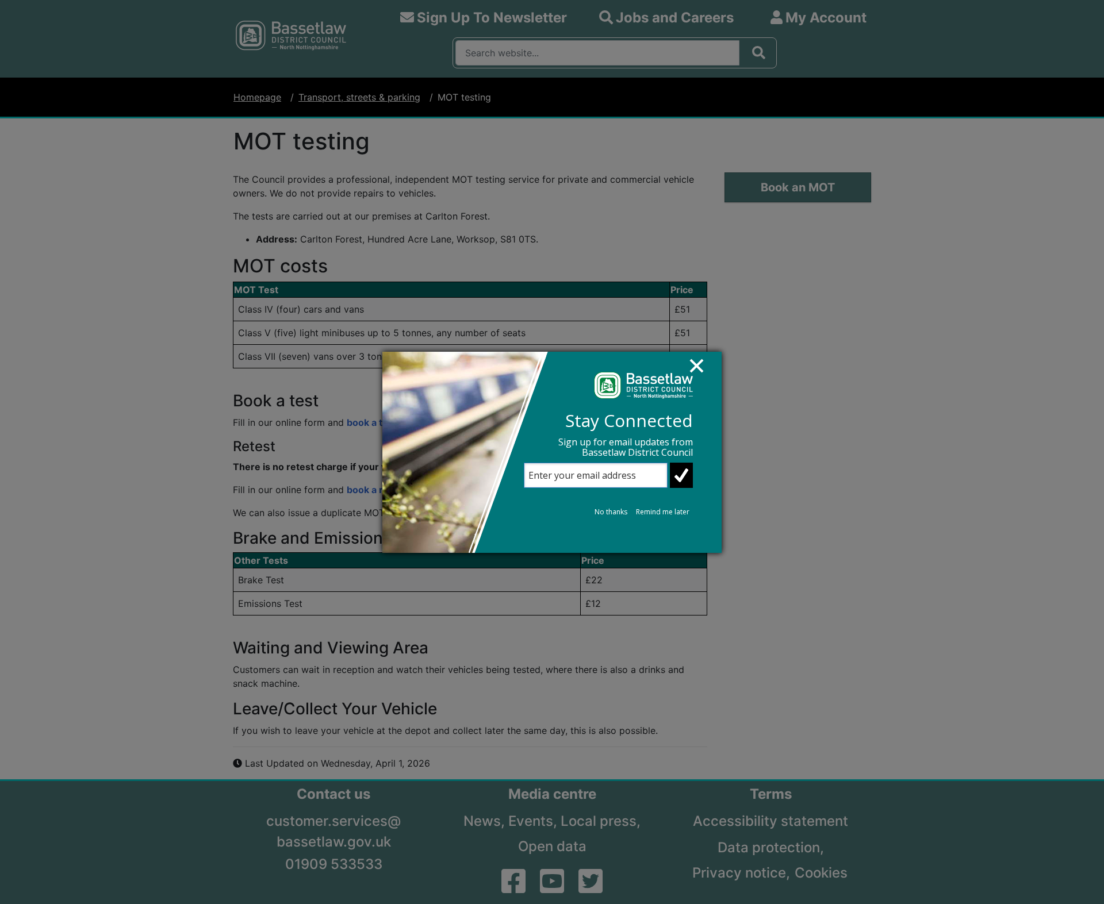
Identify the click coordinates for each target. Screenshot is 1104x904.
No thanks (611, 512)
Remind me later (662, 512)
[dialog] (552, 452)
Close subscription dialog (702, 371)
